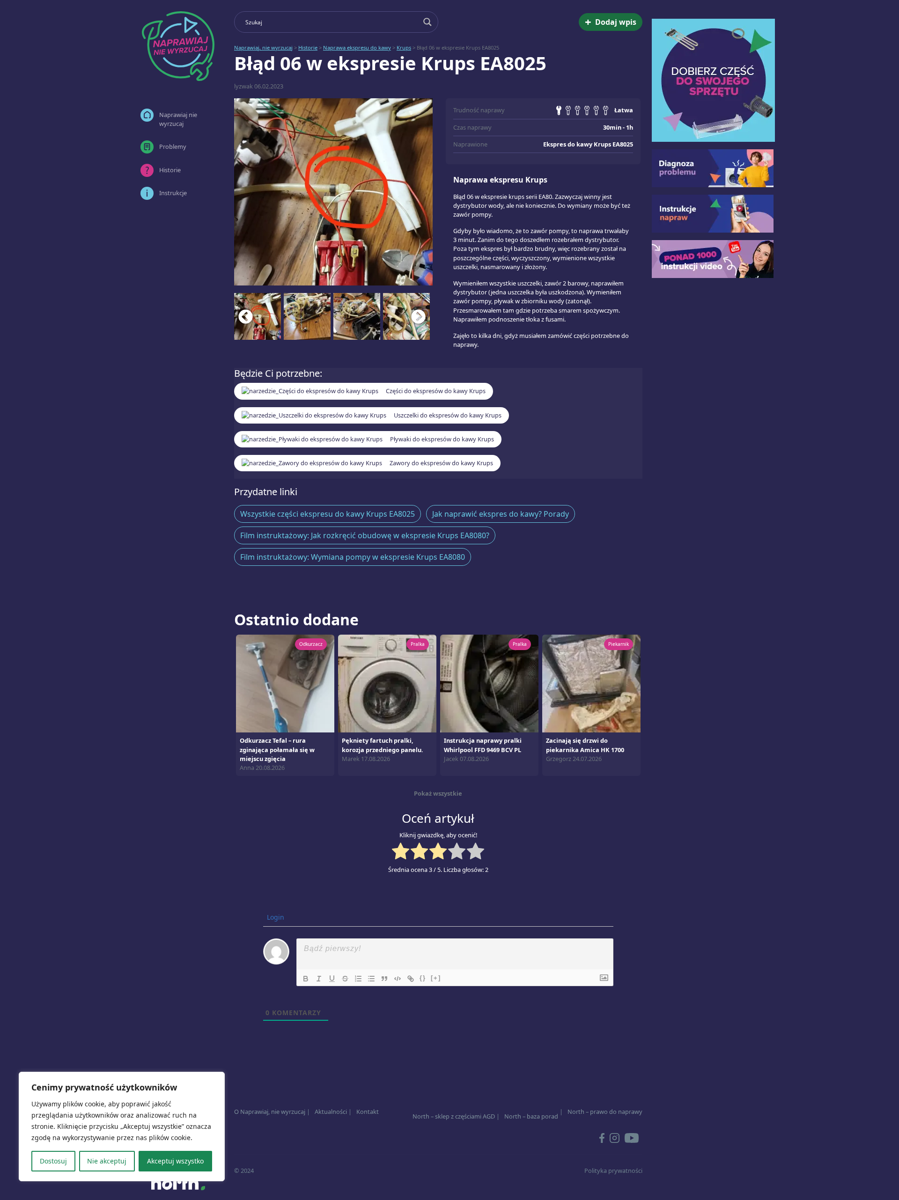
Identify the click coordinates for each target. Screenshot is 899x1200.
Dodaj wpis (610, 21)
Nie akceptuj (106, 1160)
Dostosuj (53, 1160)
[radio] (400, 852)
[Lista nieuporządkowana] (371, 978)
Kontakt (367, 1111)
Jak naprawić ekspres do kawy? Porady (500, 514)
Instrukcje (173, 193)
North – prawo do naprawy (604, 1111)
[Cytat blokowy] (384, 978)
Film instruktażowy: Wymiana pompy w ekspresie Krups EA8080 (352, 557)
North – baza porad (531, 1116)
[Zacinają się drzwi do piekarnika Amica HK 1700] (591, 683)
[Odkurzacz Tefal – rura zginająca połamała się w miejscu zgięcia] (285, 683)
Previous (246, 316)
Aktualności (331, 1111)
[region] (122, 1126)
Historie (170, 170)
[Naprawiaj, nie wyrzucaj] (177, 46)
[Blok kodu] (397, 978)
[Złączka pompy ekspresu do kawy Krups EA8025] (333, 191)
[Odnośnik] (410, 978)
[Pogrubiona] (305, 978)
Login (274, 917)
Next (419, 316)
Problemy (172, 146)
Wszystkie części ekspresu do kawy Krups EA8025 (327, 514)
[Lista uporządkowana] (358, 978)
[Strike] (345, 978)
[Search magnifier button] (427, 22)
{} (423, 977)
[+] (436, 977)
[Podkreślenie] (332, 978)
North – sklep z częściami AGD (454, 1116)
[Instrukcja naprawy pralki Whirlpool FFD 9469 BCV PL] (489, 683)
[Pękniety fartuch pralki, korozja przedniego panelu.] (387, 683)
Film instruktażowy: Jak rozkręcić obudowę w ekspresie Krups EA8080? (364, 535)
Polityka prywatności (613, 1170)
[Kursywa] (318, 978)
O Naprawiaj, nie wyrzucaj (269, 1111)
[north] (177, 1183)
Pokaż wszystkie (438, 793)
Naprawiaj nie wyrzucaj (178, 119)
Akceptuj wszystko (175, 1160)
